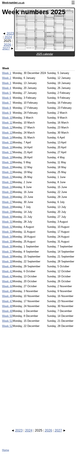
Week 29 (7, 211)
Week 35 (7, 241)
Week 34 (7, 236)
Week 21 (7, 172)
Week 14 (7, 137)
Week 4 (6, 88)
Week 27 (7, 202)
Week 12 (7, 127)
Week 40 (7, 266)
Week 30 (7, 216)
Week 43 (7, 281)
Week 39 (7, 261)
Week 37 (7, 251)
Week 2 (6, 77)
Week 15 (7, 142)
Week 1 (6, 73)
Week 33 (7, 231)
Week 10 (7, 117)
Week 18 (7, 157)
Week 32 (7, 226)
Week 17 (7, 152)
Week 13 (7, 132)
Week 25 (7, 192)
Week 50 (7, 315)
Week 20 (7, 167)
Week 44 (7, 286)
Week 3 (6, 83)
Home (5, 450)
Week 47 (7, 301)
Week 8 (6, 107)
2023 (10, 33)
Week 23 (7, 182)
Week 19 (7, 162)
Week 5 (6, 92)
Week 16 (7, 147)
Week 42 (7, 276)
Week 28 (7, 207)
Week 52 (7, 326)
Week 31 (7, 221)
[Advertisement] (38, 374)
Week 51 (7, 320)
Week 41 (7, 271)
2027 (6, 48)
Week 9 (6, 112)
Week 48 (7, 306)
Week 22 (7, 177)
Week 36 (7, 246)
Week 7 (6, 102)
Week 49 (7, 311)
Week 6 (6, 97)
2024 (8, 37)
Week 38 (7, 256)
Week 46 (7, 296)
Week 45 (7, 291)
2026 (7, 44)
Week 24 (7, 187)
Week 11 (7, 122)
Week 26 (7, 196)
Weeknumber (13, 2)
